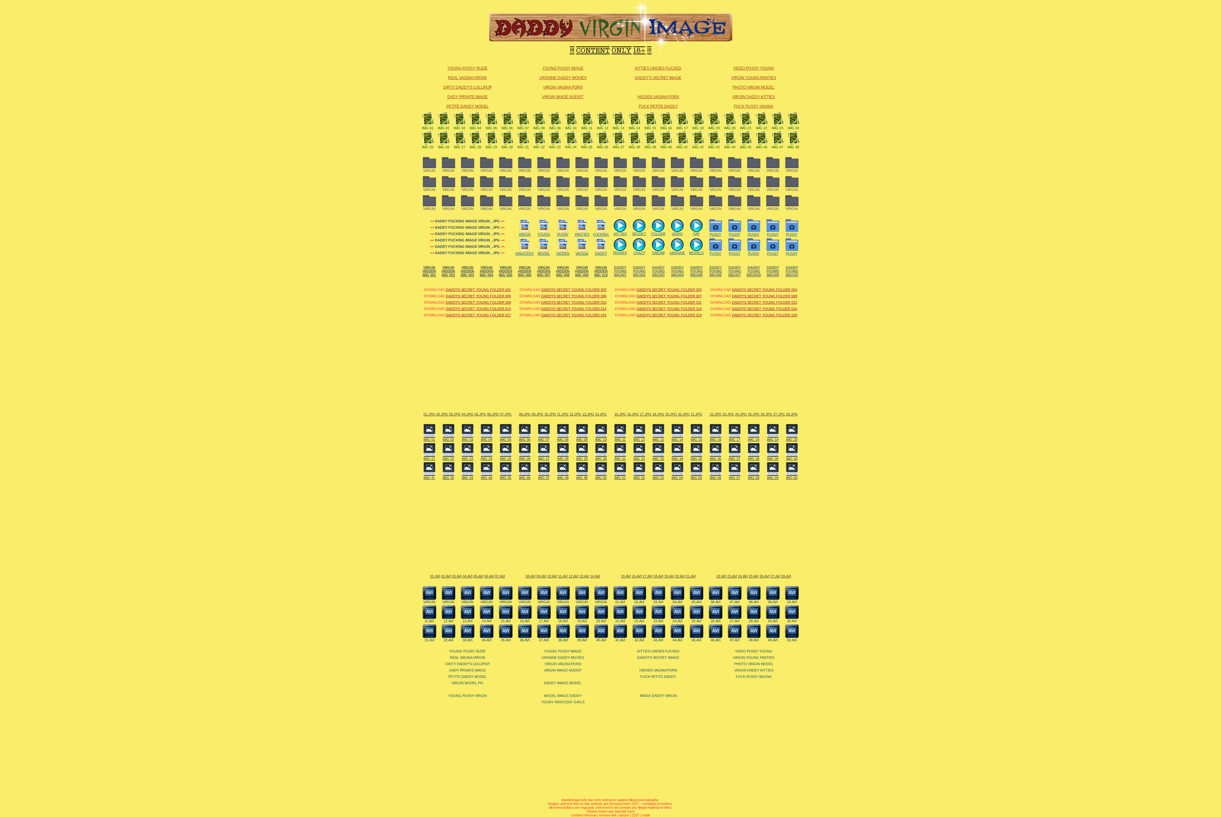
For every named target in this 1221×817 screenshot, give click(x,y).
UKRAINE (677, 253)
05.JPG (480, 414)
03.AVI (457, 576)
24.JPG (741, 414)
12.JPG (575, 414)
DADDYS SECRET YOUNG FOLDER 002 (573, 290)
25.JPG (754, 414)
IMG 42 (698, 147)
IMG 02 (443, 128)
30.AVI (792, 621)
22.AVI (721, 576)
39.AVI (582, 640)
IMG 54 (677, 478)
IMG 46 (761, 147)
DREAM (658, 253)
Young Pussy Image (562, 68)
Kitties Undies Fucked (658, 68)
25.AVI (754, 576)
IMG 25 (427, 147)
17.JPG (646, 414)
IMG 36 (602, 147)
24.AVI (743, 576)
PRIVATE (620, 253)
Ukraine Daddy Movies (563, 78)
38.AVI (563, 640)
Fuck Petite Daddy (658, 106)
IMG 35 (586, 147)
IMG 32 (539, 147)
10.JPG (550, 414)
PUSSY (563, 234)
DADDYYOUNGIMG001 (620, 271)
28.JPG (792, 414)
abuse (624, 815)
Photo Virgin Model (754, 87)
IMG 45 (745, 147)
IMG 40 (666, 147)
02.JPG (442, 414)
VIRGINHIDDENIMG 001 (429, 271)
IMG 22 (761, 128)
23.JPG (728, 414)
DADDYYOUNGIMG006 (715, 271)
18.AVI (658, 576)
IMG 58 (753, 478)
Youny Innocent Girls (562, 702)
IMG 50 (601, 478)
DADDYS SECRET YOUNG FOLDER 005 (478, 296)
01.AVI (435, 576)
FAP (696, 234)
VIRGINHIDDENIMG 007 (543, 271)
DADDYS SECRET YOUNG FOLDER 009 (478, 302)
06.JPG (493, 414)
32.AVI (448, 640)
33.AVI (468, 640)
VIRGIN (429, 170)
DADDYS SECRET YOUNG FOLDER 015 (669, 309)
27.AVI (775, 576)
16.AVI (637, 576)
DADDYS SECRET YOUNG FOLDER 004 (764, 290)
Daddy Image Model (563, 683)
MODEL (544, 253)
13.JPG (588, 414)
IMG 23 (777, 128)
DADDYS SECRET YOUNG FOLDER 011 (669, 302)
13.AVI (584, 576)
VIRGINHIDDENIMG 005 (505, 271)
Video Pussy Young (753, 68)
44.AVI (677, 640)
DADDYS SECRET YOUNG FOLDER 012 (764, 302)
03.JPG (455, 414)
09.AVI (541, 576)
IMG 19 (714, 128)
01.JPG (429, 414)
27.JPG (779, 414)
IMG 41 (682, 147)
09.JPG (537, 414)
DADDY (601, 253)
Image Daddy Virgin (658, 696)
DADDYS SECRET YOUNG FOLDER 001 (478, 290)
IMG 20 (729, 128)
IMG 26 (443, 147)
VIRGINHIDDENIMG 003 (467, 271)
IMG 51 (620, 478)
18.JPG (658, 414)
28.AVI (786, 576)
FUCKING (601, 234)
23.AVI (732, 576)
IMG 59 (772, 478)
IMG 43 (714, 147)
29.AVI (773, 621)
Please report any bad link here (611, 811)
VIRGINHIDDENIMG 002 (448, 271)
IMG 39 (650, 147)
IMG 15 (650, 128)
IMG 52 (639, 478)
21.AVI (691, 576)
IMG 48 (793, 147)
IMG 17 (682, 128)
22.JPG (715, 414)
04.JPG (467, 414)
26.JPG (766, 414)
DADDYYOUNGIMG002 (639, 271)
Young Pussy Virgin (467, 696)
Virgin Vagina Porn (563, 87)
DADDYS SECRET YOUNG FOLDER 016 (764, 309)
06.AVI (489, 576)
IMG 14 (634, 128)
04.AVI (468, 576)
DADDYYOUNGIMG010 (791, 271)
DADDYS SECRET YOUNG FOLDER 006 (573, 296)
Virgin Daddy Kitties (753, 97)
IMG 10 (570, 128)
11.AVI (563, 576)
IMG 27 (459, 147)
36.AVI (525, 640)
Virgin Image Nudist (562, 97)
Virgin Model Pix (467, 683)
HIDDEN (562, 253)
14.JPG (601, 414)
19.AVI (669, 576)
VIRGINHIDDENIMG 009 (582, 271)
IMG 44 (729, 147)
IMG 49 (582, 478)
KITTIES (620, 234)
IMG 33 (555, 147)
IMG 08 (539, 128)
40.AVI (601, 640)
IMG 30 (507, 147)
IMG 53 (658, 478)
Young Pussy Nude (467, 68)
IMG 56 (715, 478)
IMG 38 (634, 147)
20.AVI (680, 576)
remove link (608, 815)
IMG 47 (777, 147)
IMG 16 (666, 128)
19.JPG (671, 414)
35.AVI (506, 640)
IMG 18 (698, 128)
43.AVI (658, 640)
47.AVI (735, 640)
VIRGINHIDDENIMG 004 (486, 271)
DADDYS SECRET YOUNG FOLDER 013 (478, 309)
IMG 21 (745, 128)
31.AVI (429, 640)
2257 (635, 815)
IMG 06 (507, 128)
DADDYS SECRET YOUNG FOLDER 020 (764, 315)
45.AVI (696, 640)
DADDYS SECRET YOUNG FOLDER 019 (669, 315)
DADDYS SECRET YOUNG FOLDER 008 (764, 296)
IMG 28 (475, 147)
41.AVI (620, 640)
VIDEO (677, 234)
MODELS (696, 253)
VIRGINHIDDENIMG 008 (562, 271)
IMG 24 (793, 128)
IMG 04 (475, 128)
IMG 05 (491, 128)
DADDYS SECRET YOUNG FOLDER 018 (573, 315)
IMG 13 (618, 128)
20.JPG (684, 414)
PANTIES (582, 234)
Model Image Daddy (563, 696)
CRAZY (639, 253)
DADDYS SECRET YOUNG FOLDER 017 (478, 315)
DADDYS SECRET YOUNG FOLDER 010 (573, 302)
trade (646, 815)
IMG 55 (696, 478)
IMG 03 (459, 128)
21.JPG (696, 414)
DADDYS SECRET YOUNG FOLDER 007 (669, 296)
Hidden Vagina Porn (658, 97)
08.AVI (530, 576)
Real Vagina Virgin (467, 78)
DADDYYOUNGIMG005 (696, 271)
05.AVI (478, 576)
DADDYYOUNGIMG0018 (754, 271)
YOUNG (543, 234)
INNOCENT (524, 253)
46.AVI (716, 640)
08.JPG (525, 414)
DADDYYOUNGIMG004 (677, 271)
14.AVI (595, 576)
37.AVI (544, 640)
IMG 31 (523, 147)
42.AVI (639, 640)
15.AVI (626, 576)
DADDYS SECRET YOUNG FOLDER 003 (669, 290)
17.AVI (647, 576)
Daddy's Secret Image (658, 78)
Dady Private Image (467, 97)
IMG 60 (791, 478)
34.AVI (487, 640)
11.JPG (563, 414)
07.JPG (506, 414)
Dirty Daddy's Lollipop (467, 87)
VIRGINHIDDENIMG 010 (601, 271)
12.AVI (573, 576)
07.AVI (500, 576)
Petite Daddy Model (467, 106)
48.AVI (754, 640)
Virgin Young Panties (753, 78)
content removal (583, 815)
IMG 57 (734, 478)
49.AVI (773, 640)
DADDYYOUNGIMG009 (772, 271)
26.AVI (764, 576)
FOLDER (658, 234)
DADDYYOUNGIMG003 (658, 271)
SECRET (639, 234)
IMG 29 (491, 147)
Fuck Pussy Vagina (753, 106)
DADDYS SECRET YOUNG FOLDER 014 (573, 309)
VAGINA (582, 253)
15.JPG (620, 414)
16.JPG (633, 414)
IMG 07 (523, 128)
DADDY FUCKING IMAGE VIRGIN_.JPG (467, 221)
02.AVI (446, 576)
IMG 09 (555, 128)
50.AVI (792, 640)
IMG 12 (602, 128)
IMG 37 (618, 147)
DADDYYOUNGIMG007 (734, 271)
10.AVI (552, 576)
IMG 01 (427, 128)
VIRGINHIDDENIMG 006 (524, 271)
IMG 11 (586, 128)
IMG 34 (570, 147)
